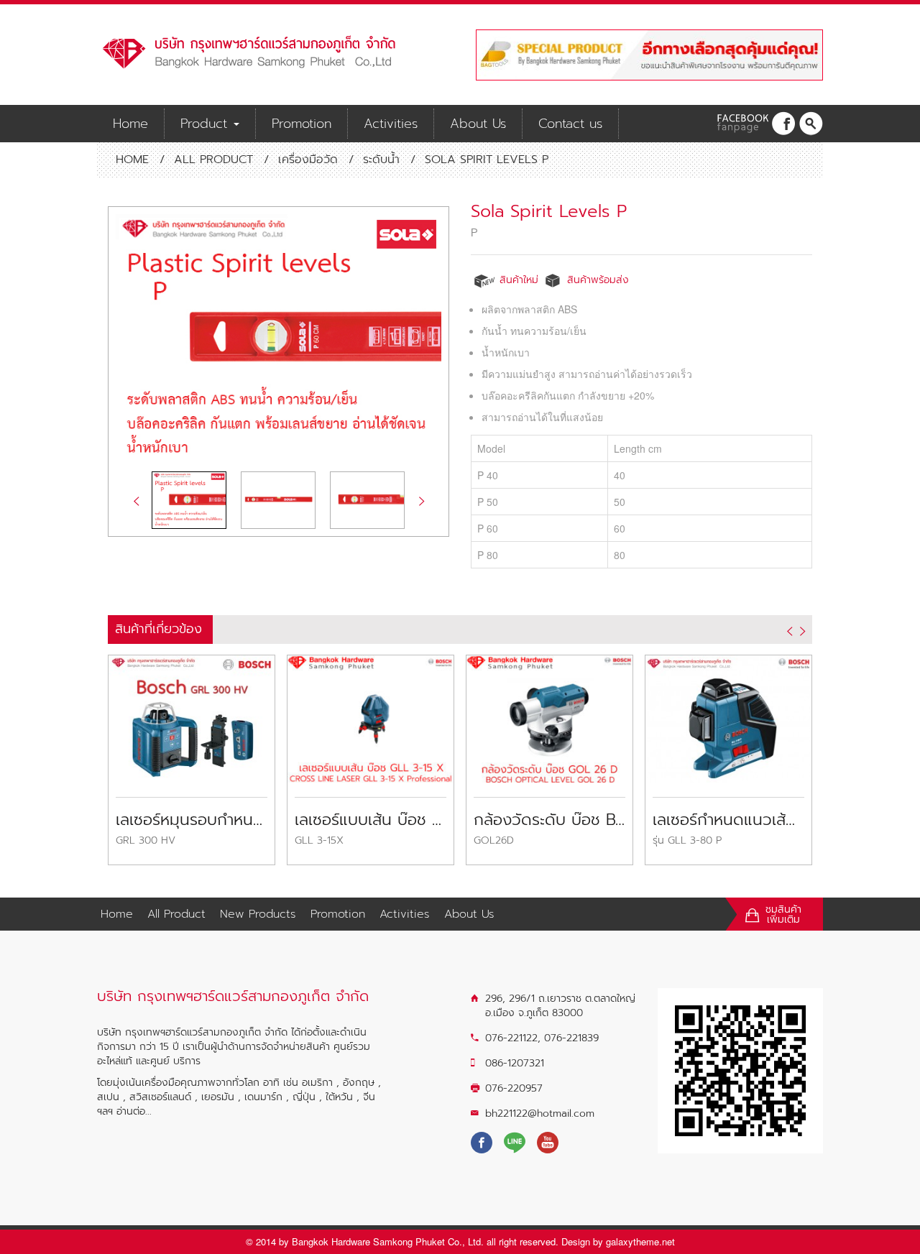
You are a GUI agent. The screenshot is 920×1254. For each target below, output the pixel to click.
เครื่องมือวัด (308, 159)
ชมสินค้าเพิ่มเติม (783, 915)
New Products (258, 914)
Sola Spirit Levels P (549, 211)
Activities (391, 124)
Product (206, 124)
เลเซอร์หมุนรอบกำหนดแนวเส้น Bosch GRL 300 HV (191, 819)
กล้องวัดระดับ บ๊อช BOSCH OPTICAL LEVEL (549, 819)
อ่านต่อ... (134, 1111)
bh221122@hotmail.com (539, 1113)
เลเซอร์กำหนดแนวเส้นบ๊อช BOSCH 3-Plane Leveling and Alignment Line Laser (728, 819)
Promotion (301, 124)
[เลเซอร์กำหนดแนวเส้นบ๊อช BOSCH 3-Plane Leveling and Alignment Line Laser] (728, 717)
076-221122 (511, 1038)
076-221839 (571, 1038)
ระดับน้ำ (381, 159)
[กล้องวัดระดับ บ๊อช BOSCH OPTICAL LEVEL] (549, 717)
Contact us (570, 124)
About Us (478, 124)
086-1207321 (514, 1063)
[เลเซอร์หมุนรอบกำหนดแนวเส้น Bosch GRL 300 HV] (192, 717)
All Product (213, 159)
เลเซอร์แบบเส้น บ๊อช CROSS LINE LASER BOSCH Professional (370, 819)
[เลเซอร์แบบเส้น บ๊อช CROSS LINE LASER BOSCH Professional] (371, 717)
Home (130, 124)
